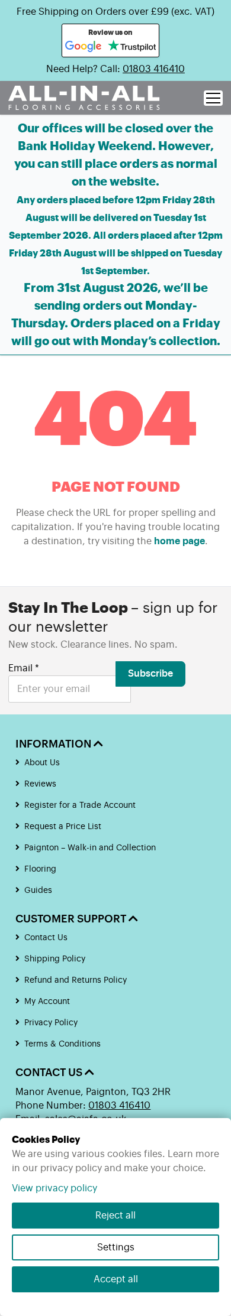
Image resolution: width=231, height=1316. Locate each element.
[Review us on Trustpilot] (132, 47)
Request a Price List (62, 827)
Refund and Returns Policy (75, 980)
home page (179, 541)
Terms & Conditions (62, 1044)
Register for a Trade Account (80, 805)
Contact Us (46, 938)
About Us (42, 763)
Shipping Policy (54, 959)
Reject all (115, 1215)
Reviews (40, 784)
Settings (115, 1247)
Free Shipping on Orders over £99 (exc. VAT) (115, 12)
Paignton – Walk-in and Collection (90, 848)
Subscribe (150, 673)
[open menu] (213, 98)
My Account (47, 1001)
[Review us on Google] (83, 47)
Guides (38, 890)
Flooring (40, 869)
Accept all (116, 1279)
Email (23, 668)
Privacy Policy (51, 1023)
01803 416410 (154, 69)
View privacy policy (54, 1188)
